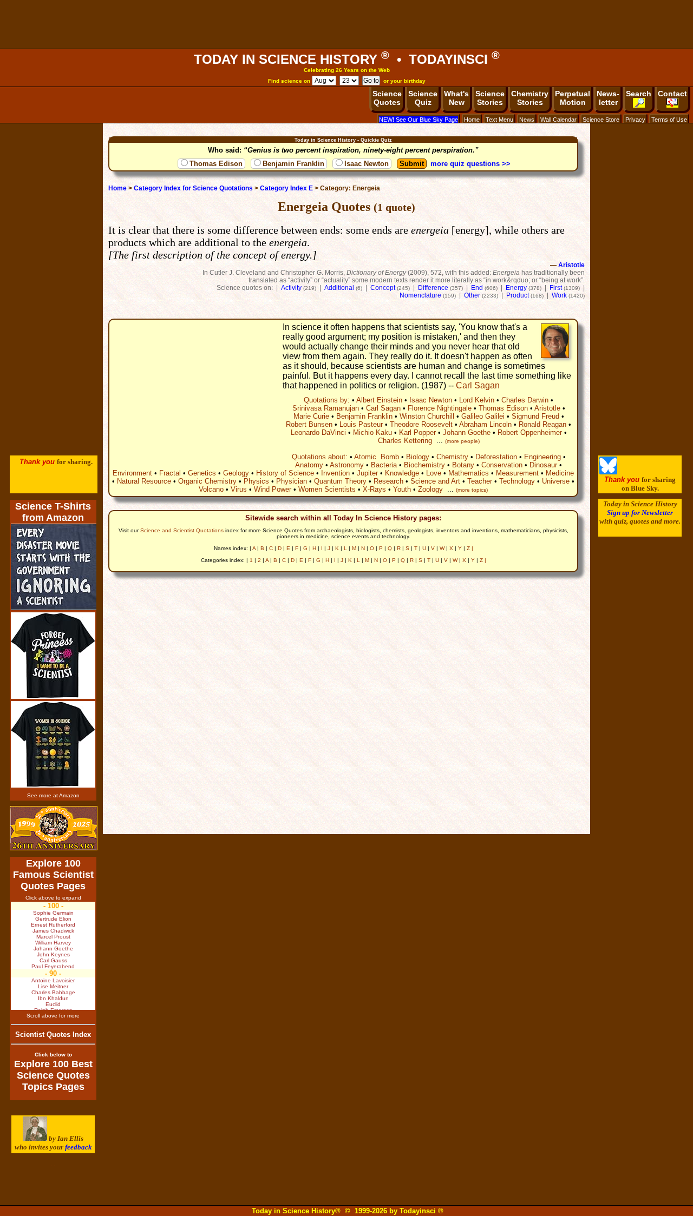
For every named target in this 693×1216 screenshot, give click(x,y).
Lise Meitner (53, 986)
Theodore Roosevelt (421, 424)
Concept (382, 288)
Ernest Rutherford (53, 925)
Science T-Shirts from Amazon (53, 512)
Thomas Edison (216, 164)
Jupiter (367, 473)
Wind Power (272, 489)
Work (559, 295)
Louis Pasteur (361, 424)
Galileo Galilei (483, 416)
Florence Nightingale (440, 408)
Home (472, 119)
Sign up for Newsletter (640, 512)
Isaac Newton (366, 164)
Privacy (635, 119)
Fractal (170, 473)
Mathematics (468, 473)
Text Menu (499, 119)
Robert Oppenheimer (530, 432)
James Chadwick (53, 931)
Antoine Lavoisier (53, 980)
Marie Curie (311, 416)
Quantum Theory (340, 481)
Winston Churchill (427, 416)
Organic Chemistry (207, 481)
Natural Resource (144, 481)
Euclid (53, 1004)
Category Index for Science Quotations (193, 188)
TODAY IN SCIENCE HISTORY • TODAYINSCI (347, 59)
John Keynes (53, 954)
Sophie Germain (53, 913)
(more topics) (472, 490)
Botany (463, 465)
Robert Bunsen (309, 424)
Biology (417, 457)
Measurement (517, 473)
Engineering (542, 457)
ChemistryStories (529, 98)
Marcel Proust (53, 937)
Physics (256, 481)
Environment (132, 473)
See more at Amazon (53, 795)
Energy (516, 288)
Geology (236, 473)
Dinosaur (543, 465)
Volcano (211, 489)
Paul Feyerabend (53, 966)
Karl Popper (417, 432)
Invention (335, 473)
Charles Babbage (53, 992)
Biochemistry (424, 465)
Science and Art (435, 481)
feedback (78, 1147)
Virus (239, 489)
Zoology (430, 489)
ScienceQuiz (422, 98)
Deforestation (496, 457)
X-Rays (374, 489)
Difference (433, 288)
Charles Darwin (524, 400)
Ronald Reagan (542, 424)
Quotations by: (327, 400)
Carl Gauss (53, 960)
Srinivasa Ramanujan (325, 408)
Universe (556, 481)
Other (472, 295)
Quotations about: (320, 457)
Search (638, 93)
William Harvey (53, 943)
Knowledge (402, 473)
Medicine (560, 473)
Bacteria (384, 465)
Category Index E (286, 188)
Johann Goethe (467, 432)
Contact (672, 93)
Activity (291, 288)
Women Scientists (327, 489)
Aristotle (571, 265)
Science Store (601, 119)
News (526, 119)
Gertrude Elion (53, 919)
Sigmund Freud (535, 416)
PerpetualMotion (572, 98)
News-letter (608, 98)
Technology (517, 481)
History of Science (285, 473)
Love (433, 473)
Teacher (479, 481)
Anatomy (309, 465)
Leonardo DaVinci (318, 432)
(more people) (462, 441)
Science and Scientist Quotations (182, 530)
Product (517, 295)
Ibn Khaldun (53, 998)
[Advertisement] (346, 24)
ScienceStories (490, 98)
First (556, 288)
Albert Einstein (379, 400)
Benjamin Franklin (293, 164)
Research (388, 481)
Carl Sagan (478, 385)
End (477, 288)
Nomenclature (420, 295)
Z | (470, 548)
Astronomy (347, 465)
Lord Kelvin (476, 400)
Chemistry (452, 457)
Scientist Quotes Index (53, 1034)
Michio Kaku (372, 432)
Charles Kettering (405, 441)
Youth (402, 489)
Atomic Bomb (376, 457)
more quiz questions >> (470, 164)
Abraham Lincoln (485, 424)
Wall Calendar (558, 119)
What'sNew (456, 98)
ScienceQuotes (387, 98)
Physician (291, 481)
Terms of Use (669, 119)
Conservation (501, 465)
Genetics (202, 473)
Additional (339, 288)
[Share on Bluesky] (608, 472)
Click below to (53, 1055)
